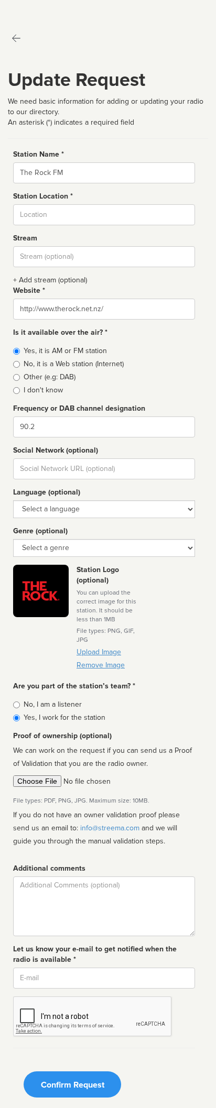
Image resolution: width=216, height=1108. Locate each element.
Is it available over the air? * (60, 332)
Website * (29, 290)
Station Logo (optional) (98, 575)
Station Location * (43, 196)
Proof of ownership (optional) (62, 735)
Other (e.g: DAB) (49, 376)
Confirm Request (72, 1085)
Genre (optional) (40, 530)
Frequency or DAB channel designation (79, 408)
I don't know (43, 390)
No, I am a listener (53, 704)
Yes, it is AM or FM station (65, 350)
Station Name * (38, 154)
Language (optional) (46, 492)
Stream (25, 238)
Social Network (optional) (55, 450)
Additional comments (49, 868)
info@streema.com (109, 828)
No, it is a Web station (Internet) (74, 363)
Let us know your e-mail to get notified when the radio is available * (95, 954)
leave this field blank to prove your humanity (39, 10)
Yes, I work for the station (64, 717)
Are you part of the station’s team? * (74, 686)
